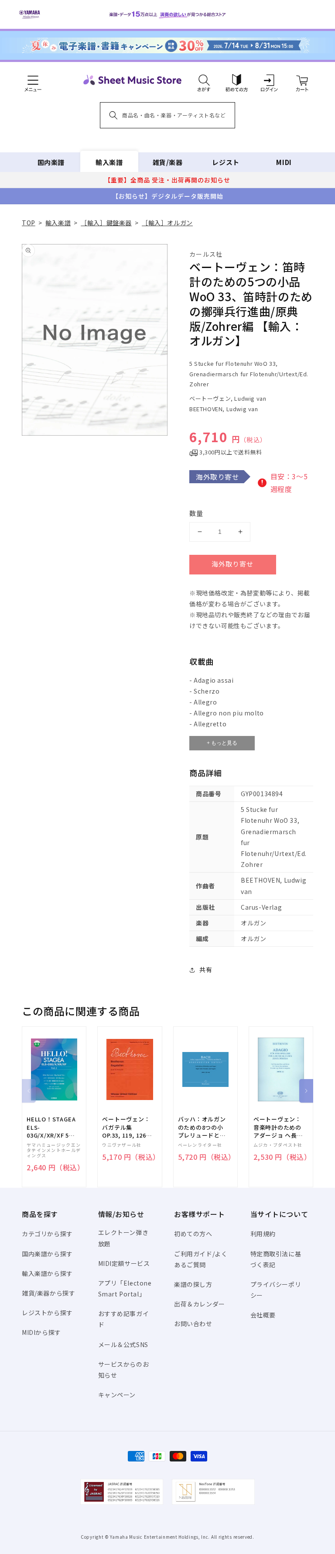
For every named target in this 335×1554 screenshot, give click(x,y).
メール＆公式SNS (123, 1344)
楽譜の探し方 (193, 1284)
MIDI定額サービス (124, 1263)
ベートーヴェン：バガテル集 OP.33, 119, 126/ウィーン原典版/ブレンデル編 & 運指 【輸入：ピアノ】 (127, 1127)
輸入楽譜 (109, 162)
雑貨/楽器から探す (48, 1293)
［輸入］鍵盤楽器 (106, 222)
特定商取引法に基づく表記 (275, 1259)
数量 (196, 513)
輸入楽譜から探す (47, 1273)
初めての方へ (193, 1233)
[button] (204, 80)
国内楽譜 (51, 162)
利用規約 (263, 1233)
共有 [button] (205, 969)
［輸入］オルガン (167, 222)
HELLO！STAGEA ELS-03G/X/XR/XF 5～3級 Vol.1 (51, 1127)
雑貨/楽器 (168, 162)
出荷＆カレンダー (199, 1304)
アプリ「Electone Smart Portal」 (125, 1288)
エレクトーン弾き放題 (123, 1238)
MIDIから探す (41, 1332)
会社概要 (263, 1314)
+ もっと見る (222, 743)
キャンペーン (117, 1394)
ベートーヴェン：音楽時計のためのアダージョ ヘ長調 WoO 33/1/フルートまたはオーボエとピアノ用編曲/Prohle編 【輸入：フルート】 (278, 1127)
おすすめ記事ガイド (123, 1319)
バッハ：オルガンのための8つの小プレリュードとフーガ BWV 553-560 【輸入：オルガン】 (202, 1127)
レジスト (225, 162)
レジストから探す (47, 1312)
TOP (28, 222)
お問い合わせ (193, 1323)
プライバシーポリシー (275, 1290)
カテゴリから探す (47, 1233)
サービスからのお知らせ (123, 1369)
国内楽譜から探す (47, 1253)
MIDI (283, 162)
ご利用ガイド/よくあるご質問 (200, 1259)
